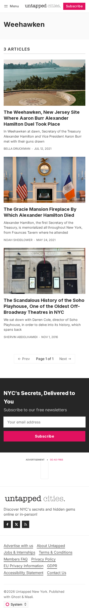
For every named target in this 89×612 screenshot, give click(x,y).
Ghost (16, 597)
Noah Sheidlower (18, 240)
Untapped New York (31, 591)
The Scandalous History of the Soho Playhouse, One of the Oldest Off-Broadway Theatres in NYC (44, 306)
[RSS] (25, 524)
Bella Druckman (17, 148)
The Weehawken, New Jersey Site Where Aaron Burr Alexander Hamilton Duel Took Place (42, 118)
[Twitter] (16, 524)
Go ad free (56, 459)
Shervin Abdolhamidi (20, 337)
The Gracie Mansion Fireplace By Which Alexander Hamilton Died (40, 212)
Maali (29, 597)
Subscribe (74, 6)
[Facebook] (7, 524)
